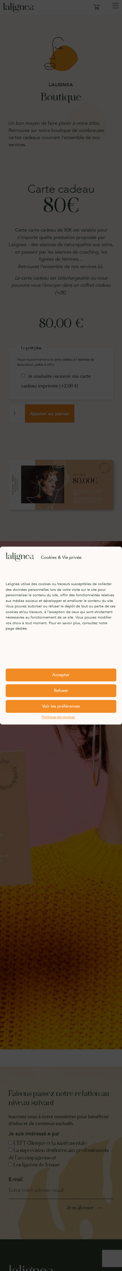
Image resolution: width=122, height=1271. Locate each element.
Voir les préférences (61, 706)
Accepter (61, 675)
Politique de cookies (58, 717)
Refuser (61, 690)
